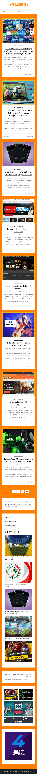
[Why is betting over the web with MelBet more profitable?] (19, 545)
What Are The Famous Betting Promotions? (17, 638)
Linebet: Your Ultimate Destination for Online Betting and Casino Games (18, 461)
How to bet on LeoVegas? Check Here (18, 403)
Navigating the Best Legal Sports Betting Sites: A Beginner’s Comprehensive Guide (18, 113)
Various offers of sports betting (14, 663)
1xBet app (7, 674)
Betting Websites (18, 46)
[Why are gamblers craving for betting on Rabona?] (19, 572)
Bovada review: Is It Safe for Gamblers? (18, 230)
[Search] (32, 11)
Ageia (7, 74)
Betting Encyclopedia (11, 521)
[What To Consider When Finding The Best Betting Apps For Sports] (19, 599)
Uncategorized (18, 283)
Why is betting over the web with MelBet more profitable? (17, 558)
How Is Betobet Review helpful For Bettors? (18, 287)
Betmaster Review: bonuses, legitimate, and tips (18, 344)
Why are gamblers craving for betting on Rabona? (16, 585)
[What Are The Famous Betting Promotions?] (19, 626)
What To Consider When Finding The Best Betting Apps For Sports (18, 173)
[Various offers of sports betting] (19, 651)
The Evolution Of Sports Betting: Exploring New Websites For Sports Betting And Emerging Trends (18, 51)
